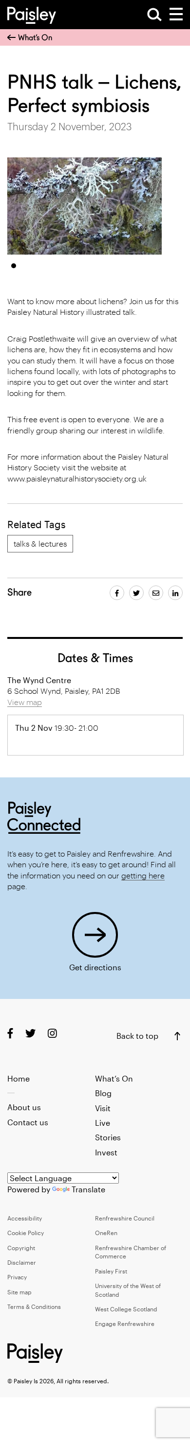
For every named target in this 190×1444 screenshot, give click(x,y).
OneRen (106, 1232)
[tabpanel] (85, 206)
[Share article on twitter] (136, 592)
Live (102, 1122)
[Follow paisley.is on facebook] (10, 1033)
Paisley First (111, 1271)
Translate (88, 1189)
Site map (19, 1292)
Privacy (17, 1276)
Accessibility (24, 1218)
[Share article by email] (156, 592)
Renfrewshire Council (124, 1218)
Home (18, 1078)
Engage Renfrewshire (124, 1323)
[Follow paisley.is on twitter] (30, 1033)
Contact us (27, 1122)
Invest (106, 1152)
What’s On (35, 37)
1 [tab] (13, 265)
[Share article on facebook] (117, 592)
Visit (103, 1108)
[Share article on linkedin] (175, 592)
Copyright (21, 1247)
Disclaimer (21, 1262)
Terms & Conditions (34, 1306)
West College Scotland (126, 1309)
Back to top (137, 1035)
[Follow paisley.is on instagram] (52, 1033)
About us (24, 1107)
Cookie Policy (25, 1232)
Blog (103, 1093)
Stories (108, 1137)
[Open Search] (154, 14)
